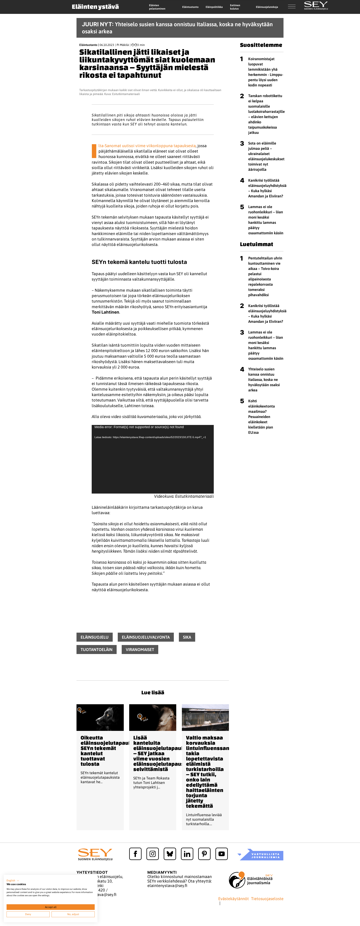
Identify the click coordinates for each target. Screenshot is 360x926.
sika (187, 637)
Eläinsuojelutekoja (267, 6)
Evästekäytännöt (233, 898)
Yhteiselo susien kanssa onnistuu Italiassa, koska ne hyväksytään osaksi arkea (264, 379)
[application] (153, 459)
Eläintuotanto (190, 6)
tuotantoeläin (96, 649)
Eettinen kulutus (235, 7)
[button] (13, 880)
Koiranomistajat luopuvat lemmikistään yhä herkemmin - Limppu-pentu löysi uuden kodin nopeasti (265, 72)
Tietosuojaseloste (267, 898)
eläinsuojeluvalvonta (146, 637)
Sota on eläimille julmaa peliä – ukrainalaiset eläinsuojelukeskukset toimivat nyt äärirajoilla (266, 156)
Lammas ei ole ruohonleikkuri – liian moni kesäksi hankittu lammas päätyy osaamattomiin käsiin (265, 220)
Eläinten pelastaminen (157, 7)
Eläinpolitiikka (214, 6)
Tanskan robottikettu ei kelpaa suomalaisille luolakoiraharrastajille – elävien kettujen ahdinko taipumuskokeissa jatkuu (266, 114)
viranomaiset (140, 649)
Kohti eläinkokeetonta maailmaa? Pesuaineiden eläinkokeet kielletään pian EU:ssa (261, 417)
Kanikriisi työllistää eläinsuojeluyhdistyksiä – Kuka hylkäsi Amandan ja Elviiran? (267, 188)
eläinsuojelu (95, 637)
